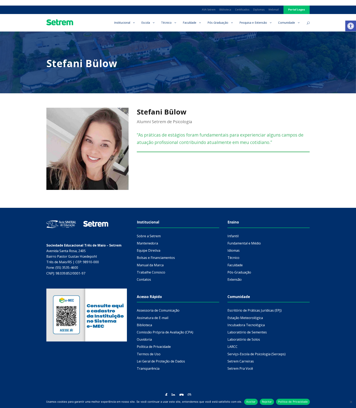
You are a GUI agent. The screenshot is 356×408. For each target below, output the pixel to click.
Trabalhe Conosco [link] (151, 272)
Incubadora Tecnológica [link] (246, 325)
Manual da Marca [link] (150, 265)
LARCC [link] (232, 346)
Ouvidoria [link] (144, 339)
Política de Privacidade (293, 401)
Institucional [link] (122, 23)
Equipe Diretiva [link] (148, 250)
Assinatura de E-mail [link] (152, 318)
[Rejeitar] (351, 402)
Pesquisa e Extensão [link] (253, 23)
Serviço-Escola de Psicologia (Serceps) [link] (256, 354)
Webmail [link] (273, 9)
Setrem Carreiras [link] (240, 361)
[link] (350, 26)
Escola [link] (145, 23)
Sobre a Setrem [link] (149, 236)
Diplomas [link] (259, 9)
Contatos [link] (144, 279)
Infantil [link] (233, 236)
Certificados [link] (242, 9)
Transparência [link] (148, 368)
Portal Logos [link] (296, 9)
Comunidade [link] (286, 23)
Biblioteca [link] (225, 9)
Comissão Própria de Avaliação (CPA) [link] (165, 332)
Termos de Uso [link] (148, 354)
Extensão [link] (234, 279)
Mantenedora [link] (147, 243)
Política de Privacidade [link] (154, 346)
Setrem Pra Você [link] (240, 368)
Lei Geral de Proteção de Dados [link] (161, 361)
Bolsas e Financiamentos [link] (156, 257)
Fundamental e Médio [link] (244, 243)
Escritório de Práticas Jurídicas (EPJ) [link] (254, 310)
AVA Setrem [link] (208, 9)
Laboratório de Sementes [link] (247, 332)
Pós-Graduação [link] (217, 23)
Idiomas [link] (233, 250)
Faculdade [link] (189, 23)
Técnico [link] (166, 23)
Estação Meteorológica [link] (245, 318)
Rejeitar (267, 401)
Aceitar (251, 401)
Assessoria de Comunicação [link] (158, 310)
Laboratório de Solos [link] (243, 339)
